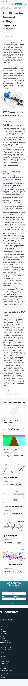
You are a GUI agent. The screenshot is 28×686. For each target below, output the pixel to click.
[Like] (5, 391)
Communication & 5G (4, 672)
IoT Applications (3, 668)
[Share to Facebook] (8, 394)
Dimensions (4, 591)
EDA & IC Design (3, 652)
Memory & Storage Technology (6, 649)
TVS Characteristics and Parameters (10, 34)
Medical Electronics (4, 663)
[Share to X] (11, 394)
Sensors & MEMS (3, 645)
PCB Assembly (3, 631)
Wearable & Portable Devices (6, 670)
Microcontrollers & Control (5, 647)
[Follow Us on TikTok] (11, 620)
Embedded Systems (4, 640)
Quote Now (14, 603)
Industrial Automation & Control (6, 665)
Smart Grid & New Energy (5, 666)
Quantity (16, 596)
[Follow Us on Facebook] (1, 620)
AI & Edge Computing (4, 673)
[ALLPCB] (6, 1)
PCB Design (2, 627)
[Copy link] (18, 394)
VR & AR (1, 675)
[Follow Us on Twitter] (4, 620)
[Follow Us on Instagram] (6, 620)
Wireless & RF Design (4, 643)
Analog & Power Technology (6, 642)
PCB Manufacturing (4, 626)
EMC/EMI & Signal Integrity (5, 650)
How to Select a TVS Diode (9, 36)
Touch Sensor (3, 677)
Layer (3, 596)
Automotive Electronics (4, 661)
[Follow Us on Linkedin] (9, 620)
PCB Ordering (3, 633)
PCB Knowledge (3, 629)
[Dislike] (9, 391)
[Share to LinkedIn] (15, 394)
